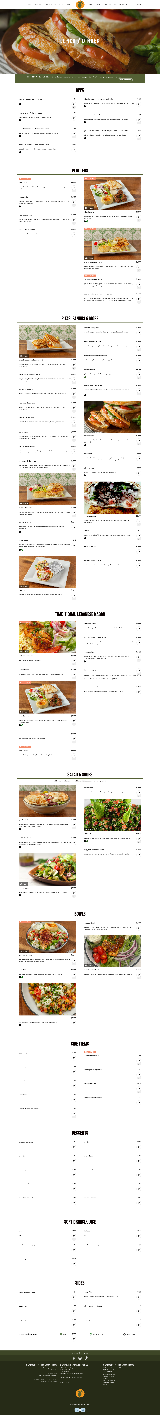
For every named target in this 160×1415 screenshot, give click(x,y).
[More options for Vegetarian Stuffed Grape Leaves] (74, 118)
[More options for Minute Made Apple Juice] (139, 1250)
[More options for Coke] (74, 1236)
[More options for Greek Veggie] (74, 545)
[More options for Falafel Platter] (139, 217)
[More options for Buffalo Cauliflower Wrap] (139, 390)
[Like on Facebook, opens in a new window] (74, 1358)
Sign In (132, 4)
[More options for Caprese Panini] (139, 441)
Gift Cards (66, 4)
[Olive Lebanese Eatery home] (80, 4)
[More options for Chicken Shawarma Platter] (139, 267)
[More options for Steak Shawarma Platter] (74, 220)
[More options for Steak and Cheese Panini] (74, 408)
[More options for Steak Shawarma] (139, 521)
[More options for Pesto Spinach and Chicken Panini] (139, 361)
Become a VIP (141, 4)
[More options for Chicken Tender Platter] (74, 234)
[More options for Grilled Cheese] (139, 473)
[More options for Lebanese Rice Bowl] (74, 960)
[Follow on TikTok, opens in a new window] (86, 1358)
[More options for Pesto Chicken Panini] (74, 394)
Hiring (92, 4)
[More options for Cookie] (139, 1147)
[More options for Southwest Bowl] (139, 928)
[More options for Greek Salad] (74, 825)
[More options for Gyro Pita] (74, 595)
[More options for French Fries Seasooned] (74, 1297)
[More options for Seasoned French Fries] (139, 1061)
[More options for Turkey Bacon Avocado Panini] (74, 379)
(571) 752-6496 (108, 1371)
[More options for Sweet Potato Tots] (139, 1089)
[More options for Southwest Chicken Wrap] (74, 466)
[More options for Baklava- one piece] (74, 1147)
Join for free (125, 80)
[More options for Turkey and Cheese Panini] (139, 347)
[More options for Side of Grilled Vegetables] (139, 1075)
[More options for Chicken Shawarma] (74, 513)
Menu (30, 4)
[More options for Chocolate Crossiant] (74, 1203)
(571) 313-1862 (52, 1373)
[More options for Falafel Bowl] (74, 975)
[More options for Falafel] (139, 536)
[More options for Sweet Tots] (139, 1325)
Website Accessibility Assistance (80, 1404)
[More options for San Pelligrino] (74, 1264)
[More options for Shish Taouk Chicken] (74, 661)
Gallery (57, 4)
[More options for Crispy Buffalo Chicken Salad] (139, 855)
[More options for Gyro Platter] (74, 187)
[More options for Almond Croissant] (139, 1203)
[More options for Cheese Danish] (74, 1189)
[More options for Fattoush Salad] (74, 893)
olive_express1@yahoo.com (48, 1375)
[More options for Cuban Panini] (74, 437)
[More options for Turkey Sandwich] (139, 551)
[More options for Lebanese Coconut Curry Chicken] (139, 642)
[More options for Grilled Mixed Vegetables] (139, 1311)
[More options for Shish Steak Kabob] (139, 629)
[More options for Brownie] (74, 1161)
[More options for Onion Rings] (74, 1072)
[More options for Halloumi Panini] (139, 375)
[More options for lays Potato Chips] (74, 1339)
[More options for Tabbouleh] (139, 839)
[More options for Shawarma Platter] (139, 671)
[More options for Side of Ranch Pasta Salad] (139, 1103)
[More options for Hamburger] (139, 458)
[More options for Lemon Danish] (139, 1175)
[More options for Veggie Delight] (74, 202)
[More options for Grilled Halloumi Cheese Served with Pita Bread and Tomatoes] (139, 136)
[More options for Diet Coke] (139, 1236)
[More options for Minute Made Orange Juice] (74, 1250)
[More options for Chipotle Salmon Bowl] (139, 975)
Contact (108, 4)
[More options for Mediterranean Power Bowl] (74, 1023)
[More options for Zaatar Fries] (139, 1297)
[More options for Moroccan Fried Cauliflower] (139, 120)
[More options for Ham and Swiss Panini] (139, 333)
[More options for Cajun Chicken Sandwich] (74, 451)
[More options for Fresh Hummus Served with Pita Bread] (74, 104)
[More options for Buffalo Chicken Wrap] (74, 422)
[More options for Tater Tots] (74, 1086)
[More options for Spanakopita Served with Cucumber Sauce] (74, 134)
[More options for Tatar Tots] (74, 1325)
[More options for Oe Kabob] (74, 739)
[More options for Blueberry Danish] (74, 1175)
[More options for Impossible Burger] (74, 527)
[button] (37, 4)
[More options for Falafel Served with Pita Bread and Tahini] (139, 104)
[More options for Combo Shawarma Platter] (139, 284)
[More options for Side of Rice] (74, 1100)
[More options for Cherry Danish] (139, 1161)
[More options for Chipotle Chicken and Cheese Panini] (74, 365)
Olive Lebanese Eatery (80, 1393)
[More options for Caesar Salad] (139, 793)
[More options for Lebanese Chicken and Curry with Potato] (139, 299)
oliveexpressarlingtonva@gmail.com (71, 1373)
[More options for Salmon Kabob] (74, 675)
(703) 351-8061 (64, 1371)
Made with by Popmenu (45, 1353)
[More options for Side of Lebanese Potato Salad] (74, 1114)
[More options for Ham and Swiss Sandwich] (139, 565)
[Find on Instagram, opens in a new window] (80, 1358)
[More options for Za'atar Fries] (74, 1058)
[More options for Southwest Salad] (74, 843)
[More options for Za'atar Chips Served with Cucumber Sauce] (74, 150)
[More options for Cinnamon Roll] (139, 1189)
